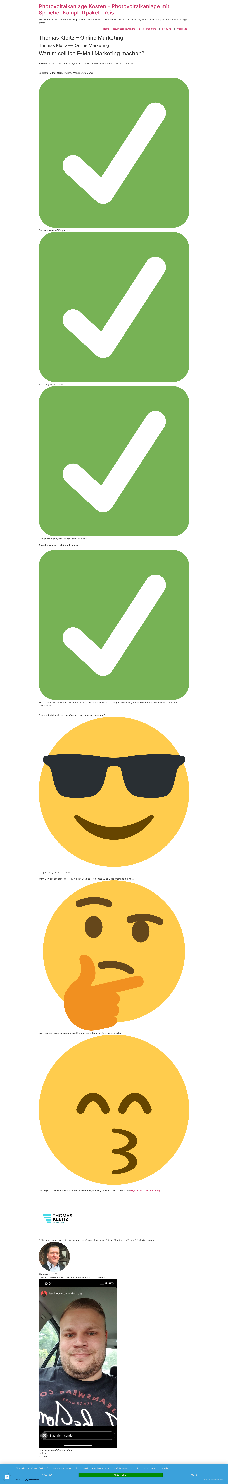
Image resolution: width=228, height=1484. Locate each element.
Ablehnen (47, 1475)
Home (106, 28)
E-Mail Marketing (147, 28)
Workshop (182, 28)
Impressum (206, 1479)
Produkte (166, 28)
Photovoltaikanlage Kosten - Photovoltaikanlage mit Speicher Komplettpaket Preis (104, 9)
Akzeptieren (120, 1475)
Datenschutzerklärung (218, 1479)
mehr (194, 1475)
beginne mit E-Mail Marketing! (145, 1190)
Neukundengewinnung (124, 28)
